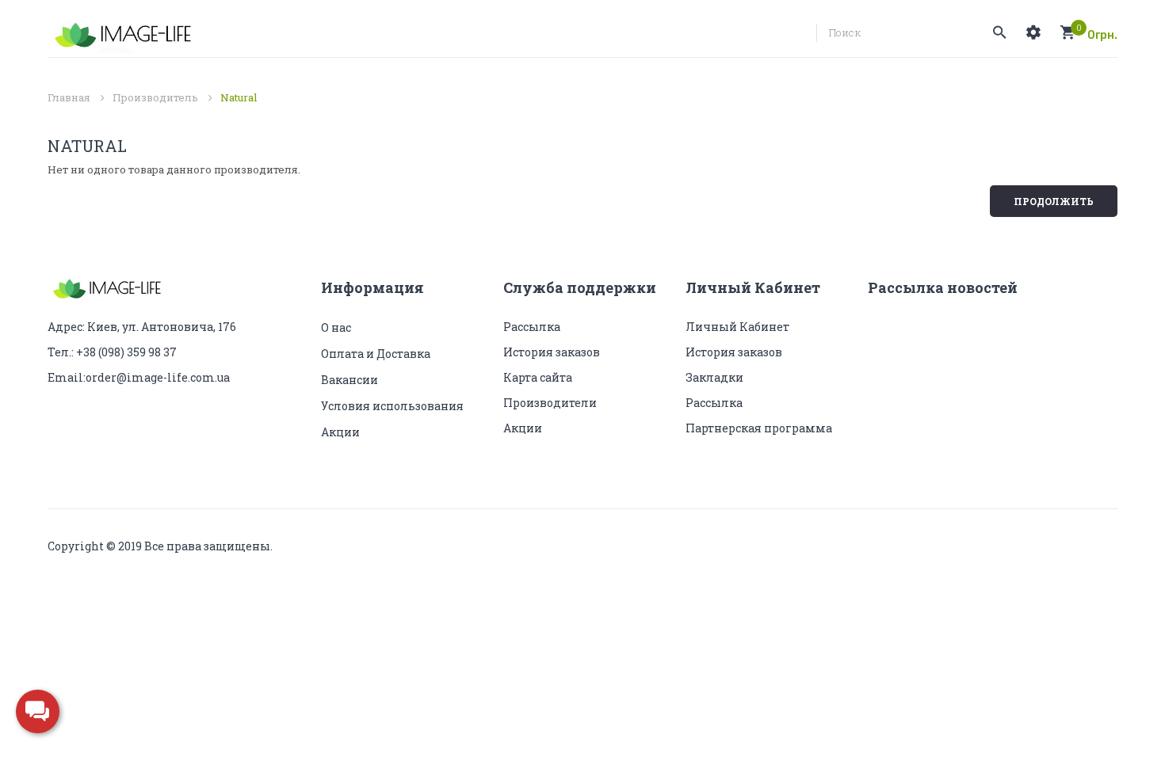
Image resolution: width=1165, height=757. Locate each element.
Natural (238, 97)
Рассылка (531, 326)
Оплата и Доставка (375, 353)
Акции (340, 431)
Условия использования (392, 405)
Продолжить (1054, 201)
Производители (550, 402)
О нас (336, 327)
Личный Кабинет (737, 326)
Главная (69, 97)
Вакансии (349, 379)
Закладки (714, 377)
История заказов (551, 351)
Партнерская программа (759, 428)
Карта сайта (537, 377)
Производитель (155, 97)
